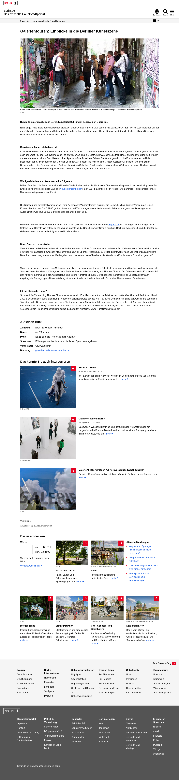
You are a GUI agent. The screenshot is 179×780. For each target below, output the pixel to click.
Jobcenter (76, 741)
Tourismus (104, 728)
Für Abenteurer (106, 674)
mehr (123, 379)
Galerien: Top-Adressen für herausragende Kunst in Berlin (111, 470)
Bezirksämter (78, 732)
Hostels (130, 683)
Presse (47, 740)
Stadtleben (104, 732)
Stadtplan (49, 691)
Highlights (76, 674)
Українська (158, 754)
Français (157, 736)
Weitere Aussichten (30, 566)
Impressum (22, 723)
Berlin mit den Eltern (109, 688)
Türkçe (156, 749)
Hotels (129, 674)
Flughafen (49, 682)
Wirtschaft (104, 737)
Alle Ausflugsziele (162, 692)
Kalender (103, 741)
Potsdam (157, 674)
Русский (157, 745)
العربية (156, 731)
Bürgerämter (77, 737)
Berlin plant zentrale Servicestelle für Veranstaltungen (139, 577)
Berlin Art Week (87, 367)
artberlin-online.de (60, 350)
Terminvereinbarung (54, 736)
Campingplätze (133, 688)
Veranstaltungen (161, 683)
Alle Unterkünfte (134, 692)
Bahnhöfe (49, 687)
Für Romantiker (106, 683)
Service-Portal (51, 726)
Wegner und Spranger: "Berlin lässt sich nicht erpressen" (140, 549)
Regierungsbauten (80, 683)
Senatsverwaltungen (81, 728)
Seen (94, 570)
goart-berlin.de (42, 350)
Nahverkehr (50, 678)
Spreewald (158, 679)
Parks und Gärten (65, 570)
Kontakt (21, 728)
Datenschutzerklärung (28, 732)
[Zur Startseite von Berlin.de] (11, 713)
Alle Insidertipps (107, 692)
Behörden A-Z (78, 723)
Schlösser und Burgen (82, 688)
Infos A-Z (48, 696)
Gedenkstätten (78, 679)
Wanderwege (160, 688)
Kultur (102, 723)
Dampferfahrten (135, 625)
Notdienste (131, 728)
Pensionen (131, 679)
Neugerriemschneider (71, 189)
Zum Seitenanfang (162, 663)
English (157, 726)
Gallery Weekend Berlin (92, 418)
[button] (156, 20)
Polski (156, 740)
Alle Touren (22, 692)
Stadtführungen (64, 625)
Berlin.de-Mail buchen (137, 732)
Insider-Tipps (27, 625)
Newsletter (131, 723)
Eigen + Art (114, 224)
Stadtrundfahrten (25, 683)
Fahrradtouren (24, 688)
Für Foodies (105, 679)
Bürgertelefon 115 (53, 731)
